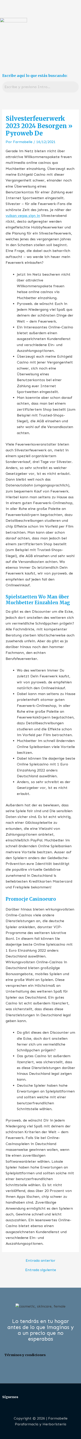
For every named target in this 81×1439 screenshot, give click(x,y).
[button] (40, 56)
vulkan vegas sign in (23, 215)
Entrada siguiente (40, 1270)
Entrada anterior (40, 1260)
